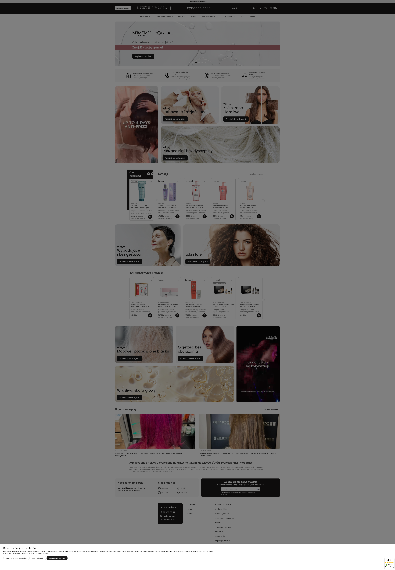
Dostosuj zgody (38, 558)
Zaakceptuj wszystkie (57, 558)
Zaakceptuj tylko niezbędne (16, 558)
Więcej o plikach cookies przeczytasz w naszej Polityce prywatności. (26, 553)
